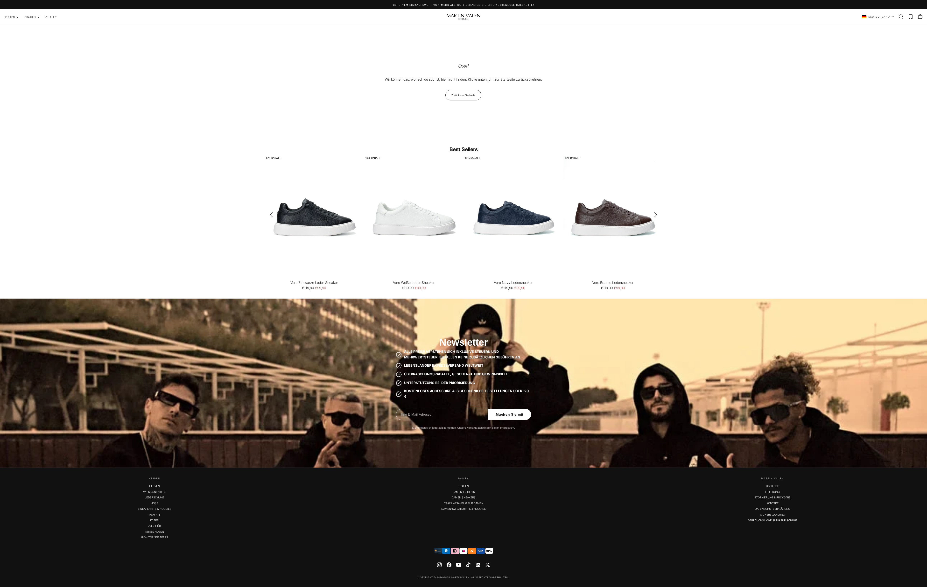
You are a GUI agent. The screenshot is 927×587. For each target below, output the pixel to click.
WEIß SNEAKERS (154, 492)
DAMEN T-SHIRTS (463, 492)
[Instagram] (439, 565)
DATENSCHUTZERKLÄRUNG (772, 508)
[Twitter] (488, 565)
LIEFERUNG (772, 492)
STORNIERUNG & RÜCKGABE (772, 497)
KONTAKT (772, 503)
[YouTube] (459, 565)
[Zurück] (270, 214)
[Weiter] (657, 214)
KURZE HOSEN (154, 531)
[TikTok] (468, 565)
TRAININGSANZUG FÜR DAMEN (463, 503)
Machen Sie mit (509, 414)
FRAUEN (30, 17)
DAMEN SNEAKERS (463, 497)
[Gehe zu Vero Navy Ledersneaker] (513, 218)
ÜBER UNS (772, 486)
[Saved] (910, 17)
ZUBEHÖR (154, 526)
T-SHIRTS (154, 514)
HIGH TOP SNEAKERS (154, 537)
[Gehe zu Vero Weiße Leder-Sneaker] (414, 218)
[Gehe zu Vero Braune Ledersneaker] (613, 218)
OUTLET (51, 17)
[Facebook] (449, 565)
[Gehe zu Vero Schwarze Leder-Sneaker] (314, 218)
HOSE (154, 503)
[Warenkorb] (920, 17)
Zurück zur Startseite (463, 95)
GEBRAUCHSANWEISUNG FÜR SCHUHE (773, 520)
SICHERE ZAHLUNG (772, 514)
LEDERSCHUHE (154, 497)
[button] (901, 17)
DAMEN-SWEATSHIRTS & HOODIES (463, 508)
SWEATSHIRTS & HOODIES (154, 508)
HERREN (9, 17)
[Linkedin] (478, 565)
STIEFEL (154, 520)
